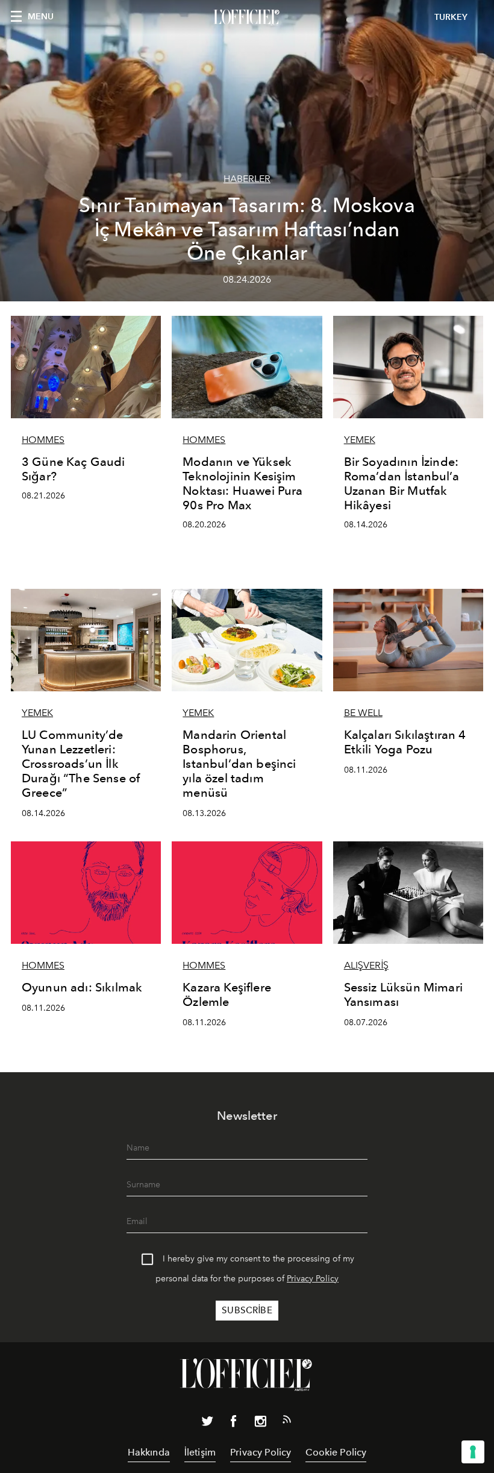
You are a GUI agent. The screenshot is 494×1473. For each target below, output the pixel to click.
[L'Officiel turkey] (247, 17)
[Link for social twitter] (207, 1424)
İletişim (200, 1452)
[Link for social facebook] (234, 1424)
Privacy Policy (313, 1279)
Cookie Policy (335, 1452)
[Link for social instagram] (260, 1424)
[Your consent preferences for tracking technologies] (472, 1451)
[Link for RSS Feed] (287, 1422)
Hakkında (149, 1452)
